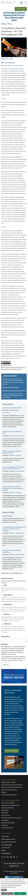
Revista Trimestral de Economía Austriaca (11, 787)
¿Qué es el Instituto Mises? (8, 803)
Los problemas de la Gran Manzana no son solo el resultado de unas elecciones (13, 529)
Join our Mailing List (6, 853)
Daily (5, 585)
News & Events (8, 604)
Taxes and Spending (10, 62)
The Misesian (7, 624)
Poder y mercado (13, 436)
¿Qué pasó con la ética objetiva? (12, 408)
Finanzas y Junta (5, 815)
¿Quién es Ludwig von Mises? (8, 782)
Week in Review (8, 595)
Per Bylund (18, 455)
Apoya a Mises (5, 820)
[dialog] (14, 887)
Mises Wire (6, 24)
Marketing (4, 644)
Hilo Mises (3, 792)
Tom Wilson (18, 492)
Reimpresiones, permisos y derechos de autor (13, 390)
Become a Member (11, 751)
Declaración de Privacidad (7, 822)
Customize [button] (4, 889)
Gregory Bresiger (18, 65)
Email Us (3, 850)
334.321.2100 (8, 845)
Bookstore (7, 614)
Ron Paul (21, 436)
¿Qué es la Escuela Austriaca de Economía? (12, 785)
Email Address (6, 636)
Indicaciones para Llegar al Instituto (10, 805)
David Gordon (6, 412)
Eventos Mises (4, 810)
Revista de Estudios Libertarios (9, 790)
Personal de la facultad (7, 827)
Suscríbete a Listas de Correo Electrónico (11, 818)
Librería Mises (4, 813)
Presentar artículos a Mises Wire (10, 387)
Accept (20, 893)
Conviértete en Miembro (7, 808)
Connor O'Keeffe (20, 471)
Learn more (17, 652)
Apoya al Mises (20, 9)
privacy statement (8, 660)
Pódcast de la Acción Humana (8, 794)
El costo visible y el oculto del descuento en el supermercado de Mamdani (12, 488)
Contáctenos (4, 825)
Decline (7, 893)
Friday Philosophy (13, 410)
